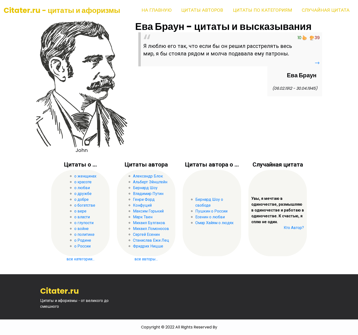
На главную (156, 10)
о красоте (83, 182)
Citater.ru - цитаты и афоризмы (62, 10)
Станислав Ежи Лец (151, 240)
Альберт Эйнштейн (150, 182)
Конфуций (142, 205)
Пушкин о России (211, 211)
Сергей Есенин (146, 234)
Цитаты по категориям (262, 10)
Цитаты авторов (202, 10)
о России (82, 246)
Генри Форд (144, 199)
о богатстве (84, 205)
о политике (84, 234)
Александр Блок (148, 176)
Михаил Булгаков (149, 222)
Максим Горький (148, 211)
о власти (82, 217)
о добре (81, 199)
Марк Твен (142, 217)
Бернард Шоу (145, 187)
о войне (81, 228)
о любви (82, 187)
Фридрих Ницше (148, 246)
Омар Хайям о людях (214, 222)
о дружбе (83, 193)
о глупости (84, 222)
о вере (80, 211)
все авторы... (146, 259)
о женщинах (85, 176)
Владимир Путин (148, 193)
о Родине (82, 240)
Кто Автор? (294, 227)
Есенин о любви (210, 217)
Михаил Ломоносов (151, 228)
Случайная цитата (325, 10)
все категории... (80, 259)
